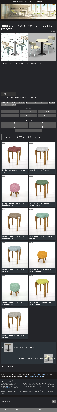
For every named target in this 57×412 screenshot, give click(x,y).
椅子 (15, 104)
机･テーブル (22, 102)
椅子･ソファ (29, 102)
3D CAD (4, 102)
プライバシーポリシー (36, 374)
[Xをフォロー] (14, 123)
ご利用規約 (8, 387)
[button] (47, 115)
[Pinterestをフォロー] (14, 126)
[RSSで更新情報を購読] (28, 130)
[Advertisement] (28, 76)
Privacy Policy (29, 376)
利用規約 (45, 374)
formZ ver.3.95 (45, 102)
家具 (16, 102)
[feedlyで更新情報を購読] (42, 126)
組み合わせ (37, 102)
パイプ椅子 (5, 104)
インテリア (11, 102)
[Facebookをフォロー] (42, 123)
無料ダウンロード (8, 94)
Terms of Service (39, 376)
